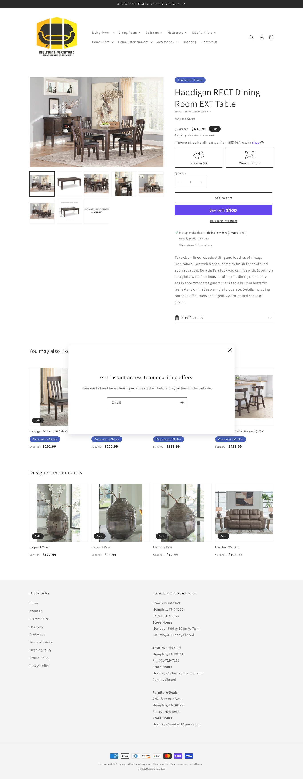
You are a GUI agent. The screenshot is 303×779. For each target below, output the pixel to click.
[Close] (230, 350)
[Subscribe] (182, 402)
